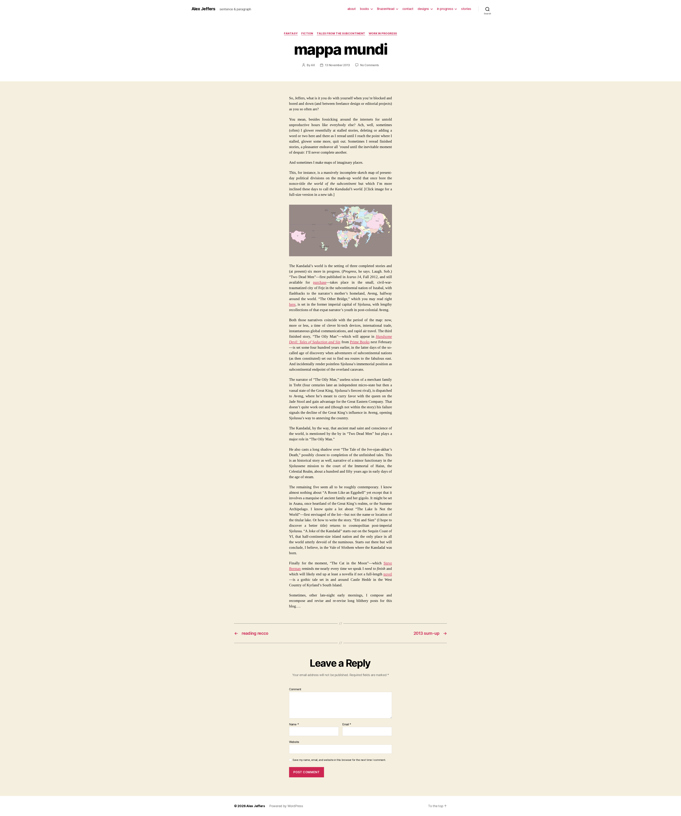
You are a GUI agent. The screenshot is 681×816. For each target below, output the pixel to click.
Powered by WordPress (286, 806)
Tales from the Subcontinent (341, 33)
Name (294, 724)
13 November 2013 (337, 65)
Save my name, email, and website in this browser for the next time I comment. (339, 760)
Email (346, 724)
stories (466, 9)
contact (407, 9)
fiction (307, 33)
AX (313, 65)
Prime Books (360, 342)
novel (387, 574)
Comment (295, 689)
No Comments (369, 65)
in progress (445, 9)
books (364, 9)
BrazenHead (385, 9)
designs (423, 9)
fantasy (291, 33)
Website (294, 742)
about (351, 9)
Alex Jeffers (203, 9)
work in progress (383, 33)
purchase (319, 282)
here (292, 304)
